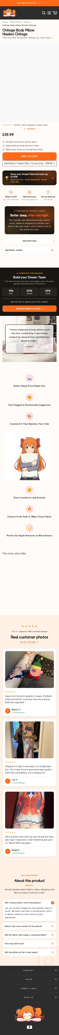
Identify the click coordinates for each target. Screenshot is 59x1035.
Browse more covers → (29, 308)
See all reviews (28, 642)
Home (5, 22)
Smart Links (29, 988)
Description (30, 241)
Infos (28, 979)
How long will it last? (14, 943)
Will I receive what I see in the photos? (23, 902)
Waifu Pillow (15, 22)
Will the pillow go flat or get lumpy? (21, 952)
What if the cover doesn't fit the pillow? (23, 926)
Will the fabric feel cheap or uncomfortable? (26, 935)
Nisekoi (27, 22)
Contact (28, 970)
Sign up (29, 997)
